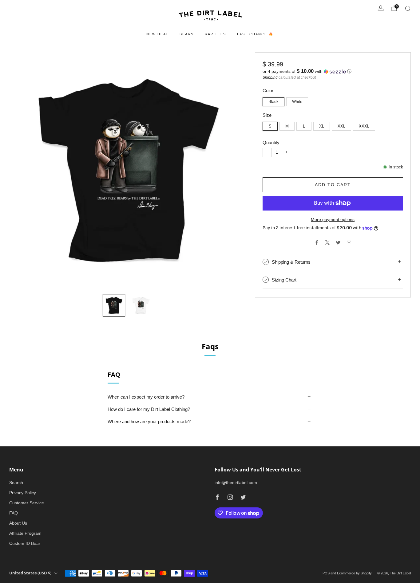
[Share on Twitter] (338, 242)
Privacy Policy (22, 492)
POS (326, 573)
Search (16, 482)
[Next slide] (233, 170)
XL (321, 126)
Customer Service (26, 502)
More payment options (333, 219)
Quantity (271, 142)
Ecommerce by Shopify (354, 573)
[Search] (408, 8)
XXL (341, 126)
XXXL (364, 126)
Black (273, 102)
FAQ (13, 512)
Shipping (270, 77)
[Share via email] (349, 242)
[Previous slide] (21, 170)
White (297, 102)
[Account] (381, 8)
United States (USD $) (30, 573)
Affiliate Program (25, 533)
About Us (18, 523)
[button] (333, 71)
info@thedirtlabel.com (236, 482)
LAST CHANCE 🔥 (255, 34)
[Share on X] (327, 242)
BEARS (187, 34)
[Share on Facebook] (316, 242)
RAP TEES (215, 34)
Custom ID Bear (24, 543)
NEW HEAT (157, 34)
